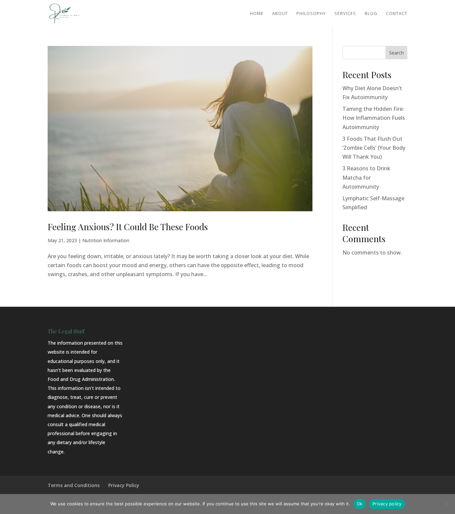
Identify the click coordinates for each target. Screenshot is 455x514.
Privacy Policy (123, 485)
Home (256, 13)
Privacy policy (387, 503)
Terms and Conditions (74, 485)
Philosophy (311, 13)
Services (345, 13)
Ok (360, 503)
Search (396, 53)
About (280, 13)
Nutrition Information (105, 240)
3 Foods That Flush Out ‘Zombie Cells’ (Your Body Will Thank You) (373, 147)
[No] (446, 504)
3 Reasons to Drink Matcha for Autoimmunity (366, 177)
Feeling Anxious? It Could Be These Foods (128, 227)
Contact (396, 13)
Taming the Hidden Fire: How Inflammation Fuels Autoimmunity (373, 117)
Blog (371, 13)
